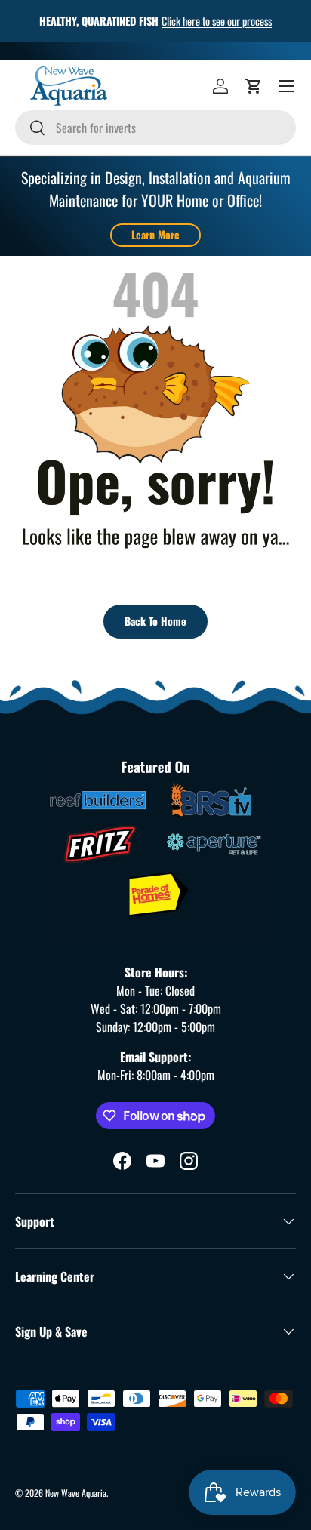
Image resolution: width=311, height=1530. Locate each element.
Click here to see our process (217, 21)
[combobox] (155, 127)
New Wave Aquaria (75, 1492)
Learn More (155, 234)
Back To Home (155, 621)
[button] (253, 86)
